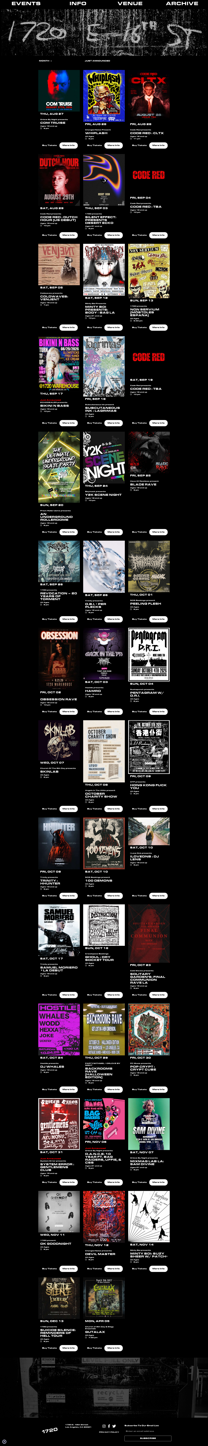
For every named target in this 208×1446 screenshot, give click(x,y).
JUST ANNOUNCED (97, 61)
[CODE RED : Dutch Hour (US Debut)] (59, 180)
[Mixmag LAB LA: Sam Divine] (149, 1124)
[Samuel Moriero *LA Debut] (59, 930)
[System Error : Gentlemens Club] (59, 1124)
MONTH (44, 61)
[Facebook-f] (109, 1426)
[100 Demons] (104, 843)
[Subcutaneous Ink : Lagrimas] (104, 366)
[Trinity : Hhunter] (59, 843)
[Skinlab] (59, 740)
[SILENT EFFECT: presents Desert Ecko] (104, 180)
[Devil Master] (104, 1217)
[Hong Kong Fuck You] (149, 747)
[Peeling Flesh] (149, 567)
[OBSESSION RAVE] (59, 659)
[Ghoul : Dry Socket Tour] (104, 925)
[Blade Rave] (149, 452)
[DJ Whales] (59, 1029)
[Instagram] (104, 1426)
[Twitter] (114, 1426)
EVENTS (26, 3)
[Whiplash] (104, 96)
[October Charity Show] (104, 751)
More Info (68, 145)
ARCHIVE (182, 3)
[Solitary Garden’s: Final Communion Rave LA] (149, 933)
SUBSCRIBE (148, 1438)
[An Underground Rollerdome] (59, 467)
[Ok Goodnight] (59, 1211)
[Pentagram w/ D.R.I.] (149, 654)
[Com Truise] (59, 90)
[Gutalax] (104, 1298)
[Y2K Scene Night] (104, 458)
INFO (78, 3)
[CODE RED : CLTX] (149, 96)
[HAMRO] (104, 654)
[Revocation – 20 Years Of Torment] (59, 561)
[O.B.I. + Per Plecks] (104, 567)
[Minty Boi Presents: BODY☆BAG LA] (104, 270)
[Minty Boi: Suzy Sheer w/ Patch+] (149, 1216)
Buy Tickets (49, 145)
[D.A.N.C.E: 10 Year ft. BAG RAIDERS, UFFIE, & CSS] (104, 1119)
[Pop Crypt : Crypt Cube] (149, 1029)
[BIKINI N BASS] (59, 363)
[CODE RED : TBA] (149, 174)
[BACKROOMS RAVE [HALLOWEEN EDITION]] (104, 1029)
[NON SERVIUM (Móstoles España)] (149, 271)
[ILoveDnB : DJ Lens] (149, 831)
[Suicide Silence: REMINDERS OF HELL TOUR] (59, 1298)
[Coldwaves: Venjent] (59, 264)
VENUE (130, 3)
